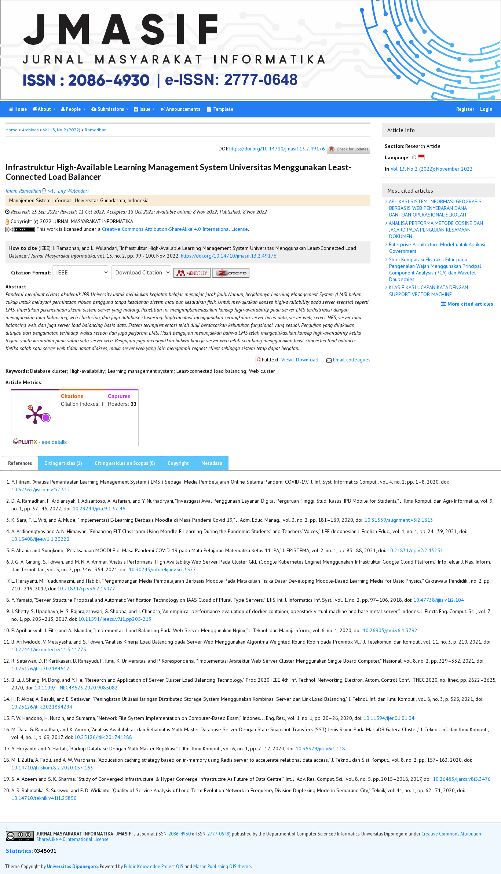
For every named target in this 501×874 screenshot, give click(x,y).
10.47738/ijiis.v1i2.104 (438, 600)
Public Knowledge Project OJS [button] (153, 866)
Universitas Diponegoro (72, 866)
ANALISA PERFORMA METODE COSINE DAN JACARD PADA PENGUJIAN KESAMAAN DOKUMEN (435, 230)
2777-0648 (218, 834)
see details (54, 441)
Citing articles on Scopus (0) (125, 463)
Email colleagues (351, 359)
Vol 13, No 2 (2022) (61, 129)
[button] (8, 221)
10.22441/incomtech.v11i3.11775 (48, 649)
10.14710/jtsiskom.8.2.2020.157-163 (52, 767)
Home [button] (12, 129)
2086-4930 (179, 834)
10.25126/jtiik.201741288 (103, 737)
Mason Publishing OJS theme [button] (222, 866)
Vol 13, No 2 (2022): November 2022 (432, 169)
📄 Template (219, 109)
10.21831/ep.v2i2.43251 (415, 550)
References (20, 463)
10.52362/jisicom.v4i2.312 (40, 489)
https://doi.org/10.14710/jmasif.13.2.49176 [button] (229, 255)
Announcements (182, 109)
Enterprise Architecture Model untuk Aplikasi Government (436, 247)
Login (486, 109)
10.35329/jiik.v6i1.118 (320, 748)
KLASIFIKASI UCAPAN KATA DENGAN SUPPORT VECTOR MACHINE (427, 290)
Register (465, 109)
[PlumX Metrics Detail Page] (35, 414)
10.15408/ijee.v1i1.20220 (40, 539)
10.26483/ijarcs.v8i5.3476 (462, 779)
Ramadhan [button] (96, 129)
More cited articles (469, 304)
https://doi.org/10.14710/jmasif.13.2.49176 (277, 149)
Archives (30, 129)
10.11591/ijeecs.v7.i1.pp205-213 (114, 619)
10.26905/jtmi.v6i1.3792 (390, 630)
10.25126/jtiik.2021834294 (41, 706)
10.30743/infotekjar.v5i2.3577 (162, 569)
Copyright (178, 463)
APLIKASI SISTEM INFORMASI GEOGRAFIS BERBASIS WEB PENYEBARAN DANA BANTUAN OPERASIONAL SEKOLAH (434, 208)
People (73, 109)
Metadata (211, 463)
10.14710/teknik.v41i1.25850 (44, 798)
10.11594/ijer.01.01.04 (388, 718)
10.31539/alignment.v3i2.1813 (399, 520)
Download (307, 359)
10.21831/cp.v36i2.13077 (86, 588)
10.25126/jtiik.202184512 (40, 668)
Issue (144, 109)
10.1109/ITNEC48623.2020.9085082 (76, 687)
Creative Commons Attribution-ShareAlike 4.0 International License (175, 229)
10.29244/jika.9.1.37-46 (99, 508)
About (44, 109)
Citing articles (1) (63, 463)
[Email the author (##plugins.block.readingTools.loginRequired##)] (50, 190)
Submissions (110, 109)
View (286, 359)
